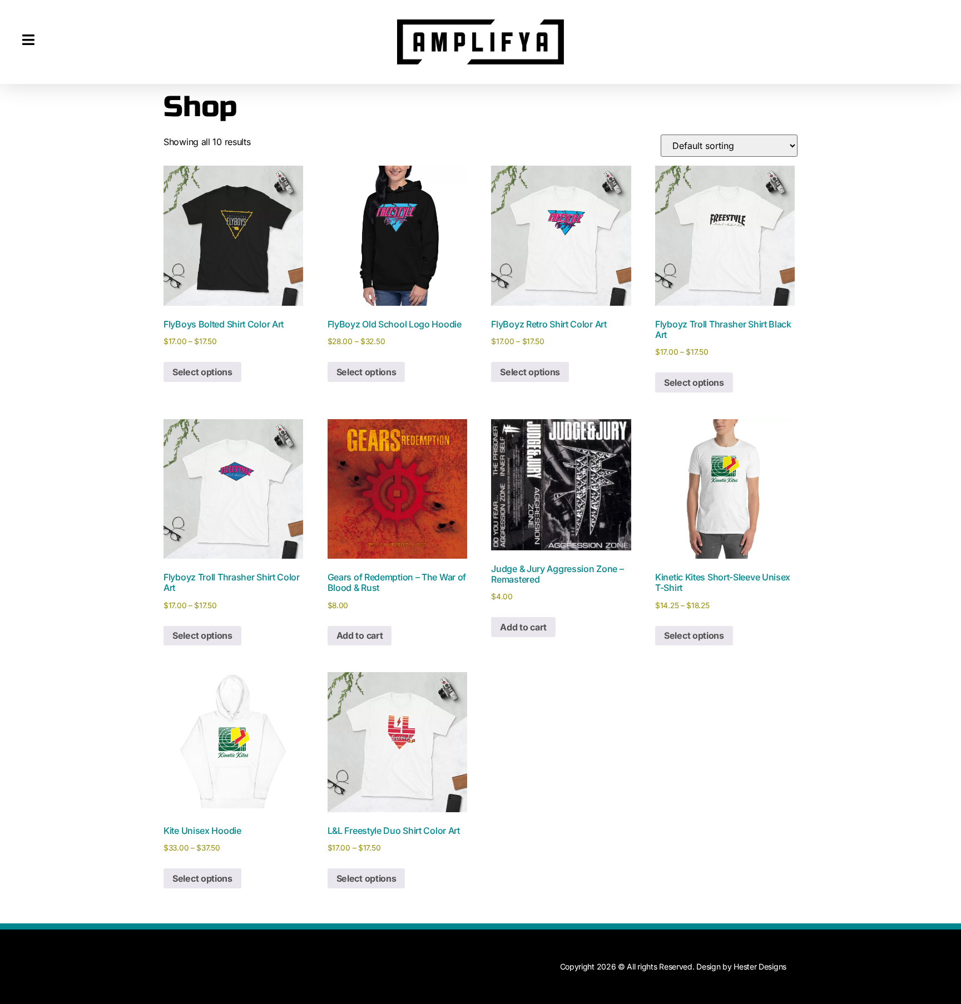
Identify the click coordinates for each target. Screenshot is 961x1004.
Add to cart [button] (359, 635)
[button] (28, 40)
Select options (202, 371)
